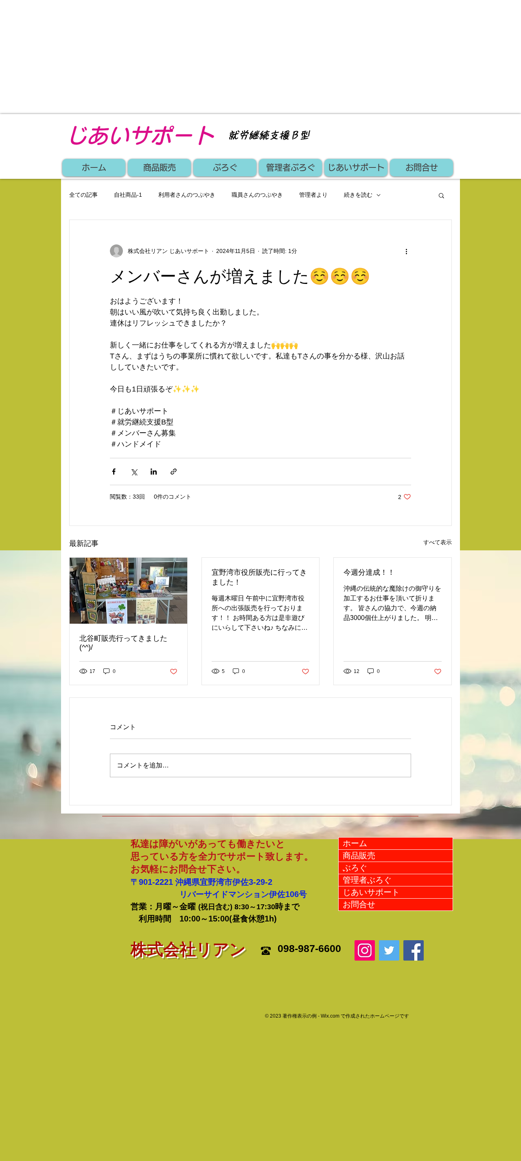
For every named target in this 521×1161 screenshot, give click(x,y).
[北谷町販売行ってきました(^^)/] (128, 591)
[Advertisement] (244, 57)
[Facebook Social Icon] (413, 950)
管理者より (313, 194)
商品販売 (359, 855)
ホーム (355, 843)
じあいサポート (371, 892)
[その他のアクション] (406, 251)
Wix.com (330, 1016)
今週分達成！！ (369, 572)
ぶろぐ (355, 867)
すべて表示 (437, 542)
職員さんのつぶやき (257, 194)
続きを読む (358, 194)
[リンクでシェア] (173, 471)
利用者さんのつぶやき (186, 194)
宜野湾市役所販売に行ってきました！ (259, 577)
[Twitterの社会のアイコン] (389, 950)
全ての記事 (83, 194)
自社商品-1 (128, 194)
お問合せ (359, 904)
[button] (441, 195)
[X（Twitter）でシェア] (134, 471)
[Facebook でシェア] (114, 471)
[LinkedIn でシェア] (154, 471)
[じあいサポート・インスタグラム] (365, 950)
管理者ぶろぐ (367, 879)
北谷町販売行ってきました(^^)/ (123, 642)
